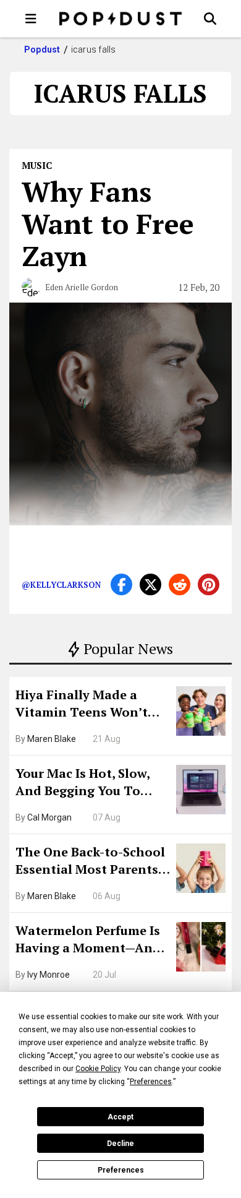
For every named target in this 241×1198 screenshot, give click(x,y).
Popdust (42, 49)
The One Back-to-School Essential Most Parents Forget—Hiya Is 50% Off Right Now (90, 862)
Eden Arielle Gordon (81, 287)
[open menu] (30, 18)
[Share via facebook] (121, 584)
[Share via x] (150, 584)
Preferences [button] (151, 1081)
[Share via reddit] (179, 584)
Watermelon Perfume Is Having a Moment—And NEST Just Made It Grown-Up (88, 940)
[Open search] (210, 18)
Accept (120, 1117)
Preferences (121, 1170)
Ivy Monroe (48, 975)
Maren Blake (51, 739)
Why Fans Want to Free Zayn (108, 223)
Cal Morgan (49, 817)
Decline (120, 1143)
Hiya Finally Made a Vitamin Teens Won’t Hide (81, 704)
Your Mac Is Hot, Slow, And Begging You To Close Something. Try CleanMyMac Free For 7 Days (86, 783)
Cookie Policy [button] (97, 1068)
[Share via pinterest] (208, 584)
